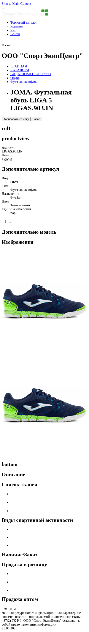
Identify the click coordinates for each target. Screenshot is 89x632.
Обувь (14, 78)
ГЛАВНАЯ (18, 66)
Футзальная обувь (23, 82)
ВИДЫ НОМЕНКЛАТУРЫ (30, 74)
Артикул (8, 147)
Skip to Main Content (16, 3)
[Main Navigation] (3, 8)
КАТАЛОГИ (19, 70)
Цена (5, 155)
